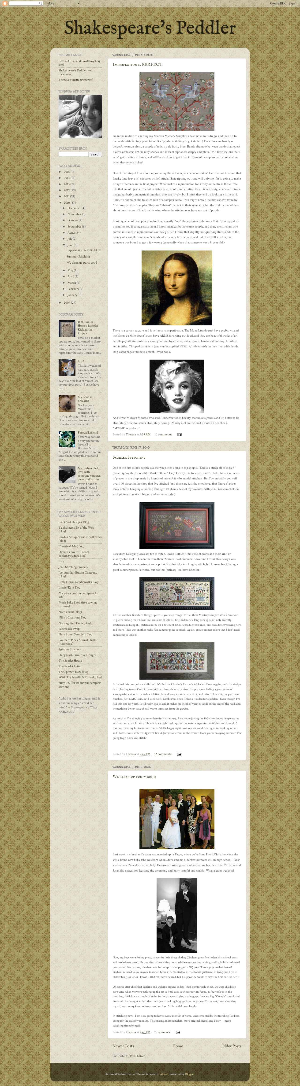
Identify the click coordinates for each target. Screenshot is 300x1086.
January (73, 295)
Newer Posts (123, 1046)
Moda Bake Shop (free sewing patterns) (78, 604)
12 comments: (163, 754)
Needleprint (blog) (70, 612)
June (71, 245)
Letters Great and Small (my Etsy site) (79, 63)
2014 (67, 178)
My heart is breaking (85, 399)
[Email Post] (179, 434)
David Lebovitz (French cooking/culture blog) (74, 554)
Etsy (61, 561)
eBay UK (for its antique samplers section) (80, 685)
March (72, 283)
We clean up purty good (134, 777)
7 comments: (162, 1032)
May (71, 270)
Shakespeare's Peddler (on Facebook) (75, 72)
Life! (81, 361)
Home (177, 1046)
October (73, 220)
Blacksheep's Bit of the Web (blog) (76, 530)
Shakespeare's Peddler (150, 28)
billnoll (163, 1074)
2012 (67, 190)
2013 (67, 184)
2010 (67, 203)
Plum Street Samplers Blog (75, 634)
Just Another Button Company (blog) (78, 574)
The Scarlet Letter (70, 666)
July (70, 239)
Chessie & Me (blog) (71, 546)
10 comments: (163, 434)
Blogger (190, 1074)
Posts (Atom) (138, 1056)
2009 (67, 303)
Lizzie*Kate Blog (69, 587)
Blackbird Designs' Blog (74, 522)
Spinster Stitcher (69, 649)
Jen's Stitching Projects (73, 567)
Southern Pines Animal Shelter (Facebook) (78, 642)
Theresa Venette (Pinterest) (76, 80)
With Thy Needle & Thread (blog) (80, 677)
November (75, 214)
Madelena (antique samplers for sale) (79, 595)
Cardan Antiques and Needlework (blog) (80, 539)
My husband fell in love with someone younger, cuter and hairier (89, 474)
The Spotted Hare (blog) (74, 672)
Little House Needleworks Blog (78, 582)
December (75, 208)
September (75, 227)
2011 (67, 196)
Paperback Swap (69, 629)
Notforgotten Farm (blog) (75, 623)
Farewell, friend (88, 433)
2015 (67, 172)
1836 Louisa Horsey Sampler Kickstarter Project (88, 327)
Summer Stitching (129, 457)
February (74, 289)
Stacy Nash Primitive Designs (77, 655)
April (71, 276)
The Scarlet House (70, 661)
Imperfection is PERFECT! (138, 64)
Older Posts (231, 1046)
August (72, 233)
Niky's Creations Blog (72, 617)
